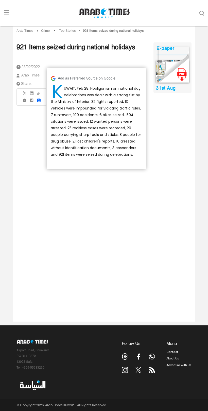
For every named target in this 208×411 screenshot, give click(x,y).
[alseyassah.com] (32, 385)
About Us (172, 358)
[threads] (125, 356)
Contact (172, 352)
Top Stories (67, 31)
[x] (138, 370)
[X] (24, 94)
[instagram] (125, 370)
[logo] (104, 13)
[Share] (39, 100)
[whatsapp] (24, 102)
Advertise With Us (179, 365)
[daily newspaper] (172, 71)
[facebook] (31, 102)
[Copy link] (38, 94)
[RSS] (152, 370)
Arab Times (24, 31)
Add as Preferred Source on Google (86, 78)
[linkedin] (31, 95)
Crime (45, 31)
